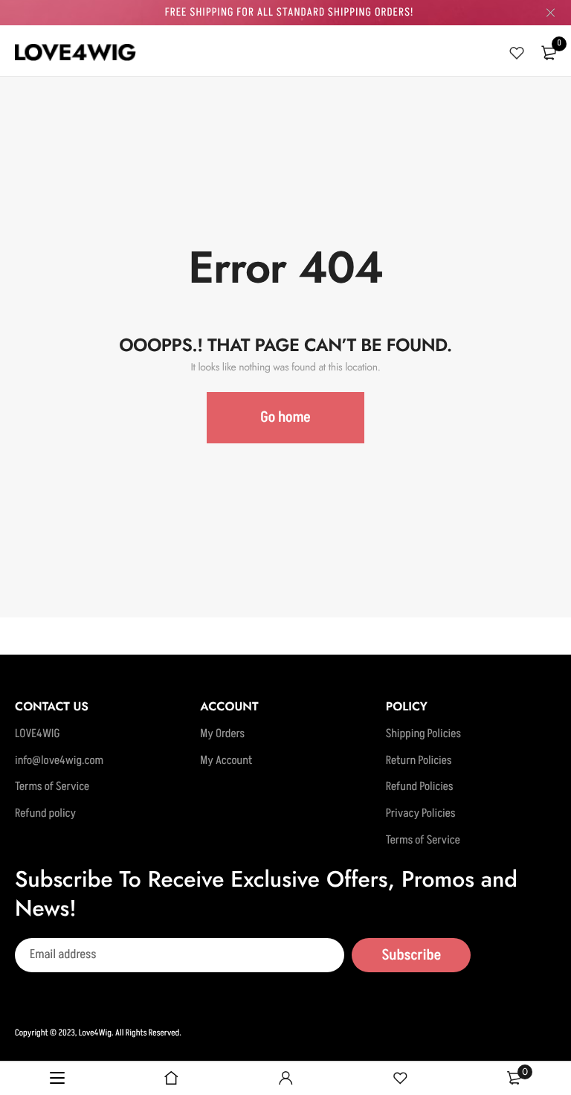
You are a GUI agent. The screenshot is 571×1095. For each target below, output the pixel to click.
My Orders (222, 734)
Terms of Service (52, 788)
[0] (548, 52)
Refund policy (45, 814)
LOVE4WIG (37, 734)
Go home (285, 417)
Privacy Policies (421, 814)
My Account (226, 761)
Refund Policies (420, 788)
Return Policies (419, 761)
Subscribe (411, 955)
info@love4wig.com (59, 761)
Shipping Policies (423, 734)
